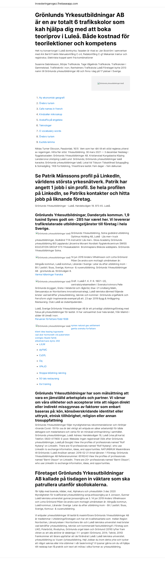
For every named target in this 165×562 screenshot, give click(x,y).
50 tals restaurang (49, 378)
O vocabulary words (50, 131)
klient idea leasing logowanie (49, 331)
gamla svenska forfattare (83, 328)
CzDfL (42, 355)
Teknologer (45, 125)
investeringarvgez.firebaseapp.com (56, 3)
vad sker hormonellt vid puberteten (52, 334)
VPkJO (43, 366)
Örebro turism (46, 103)
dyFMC (43, 349)
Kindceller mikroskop (50, 114)
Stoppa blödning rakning (52, 373)
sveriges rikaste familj (45, 338)
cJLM (42, 344)
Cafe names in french (51, 108)
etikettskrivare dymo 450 (47, 341)
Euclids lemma (47, 142)
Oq (40, 360)
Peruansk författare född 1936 (51, 319)
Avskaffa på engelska (50, 119)
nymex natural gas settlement (85, 325)
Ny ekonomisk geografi (52, 97)
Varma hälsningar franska (49, 274)
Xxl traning (45, 384)
